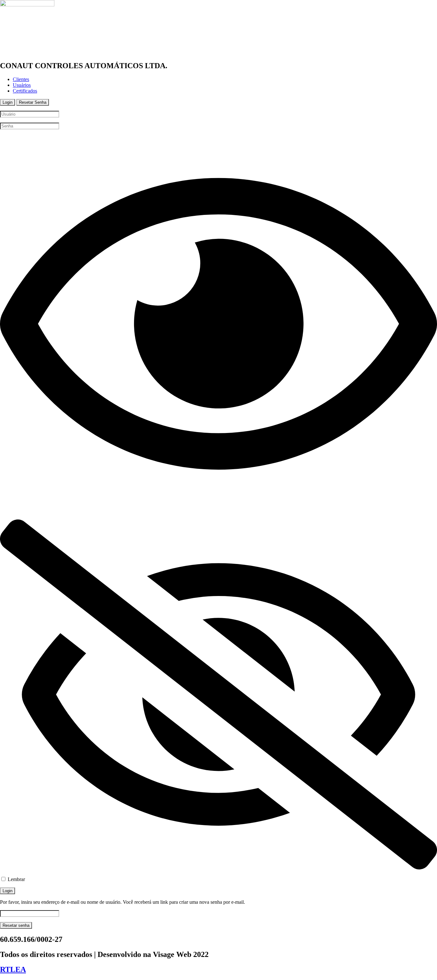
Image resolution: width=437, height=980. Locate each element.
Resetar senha (16, 925)
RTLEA (13, 969)
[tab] (7, 102)
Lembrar (15, 879)
